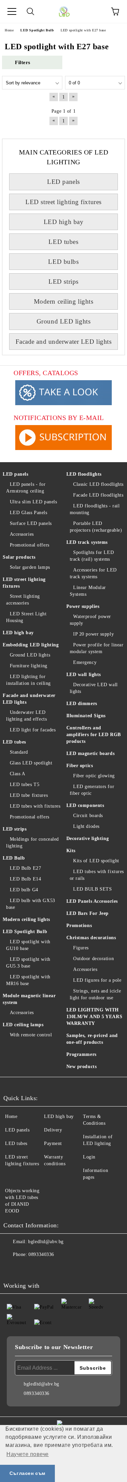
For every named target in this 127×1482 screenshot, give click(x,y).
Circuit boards (88, 815)
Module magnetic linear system (29, 999)
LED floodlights (84, 474)
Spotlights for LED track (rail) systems (92, 556)
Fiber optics (79, 765)
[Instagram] (27, 1268)
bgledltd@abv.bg (45, 1241)
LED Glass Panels (28, 512)
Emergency (85, 662)
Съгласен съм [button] (27, 1473)
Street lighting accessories (23, 600)
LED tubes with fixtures (35, 806)
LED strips (63, 281)
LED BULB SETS (92, 889)
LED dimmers (81, 703)
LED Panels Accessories (92, 901)
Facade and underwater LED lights (64, 341)
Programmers (81, 1054)
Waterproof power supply (90, 620)
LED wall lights (83, 674)
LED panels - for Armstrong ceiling (26, 488)
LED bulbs (63, 261)
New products (81, 1066)
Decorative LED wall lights (94, 688)
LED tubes (63, 241)
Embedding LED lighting (31, 644)
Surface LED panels (31, 523)
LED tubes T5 (24, 784)
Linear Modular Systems (88, 591)
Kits (71, 850)
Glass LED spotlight (31, 762)
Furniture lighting (28, 665)
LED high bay (64, 221)
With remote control (31, 1034)
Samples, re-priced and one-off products (92, 1039)
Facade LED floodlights (98, 495)
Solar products (19, 557)
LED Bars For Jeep (87, 913)
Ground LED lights (64, 321)
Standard (19, 752)
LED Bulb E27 (25, 868)
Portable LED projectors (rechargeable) (96, 527)
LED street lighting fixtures (63, 201)
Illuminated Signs (86, 715)
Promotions (79, 925)
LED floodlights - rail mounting (95, 509)
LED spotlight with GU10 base (28, 945)
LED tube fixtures (29, 795)
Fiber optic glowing (94, 775)
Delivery (53, 1130)
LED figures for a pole (97, 980)
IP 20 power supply (93, 634)
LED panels (63, 181)
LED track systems (87, 542)
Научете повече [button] (27, 1454)
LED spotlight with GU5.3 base (28, 963)
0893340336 (41, 1254)
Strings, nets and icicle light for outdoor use (95, 994)
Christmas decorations (91, 937)
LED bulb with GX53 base (30, 904)
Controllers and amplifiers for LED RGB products (93, 734)
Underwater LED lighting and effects (26, 716)
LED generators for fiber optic (92, 790)
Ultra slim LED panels (33, 501)
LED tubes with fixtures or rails (97, 875)
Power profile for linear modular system (97, 648)
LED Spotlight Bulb (25, 931)
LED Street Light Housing (26, 617)
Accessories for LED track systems (93, 573)
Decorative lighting (87, 838)
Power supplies (83, 606)
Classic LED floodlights (98, 484)
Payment (53, 1143)
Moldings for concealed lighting (32, 842)
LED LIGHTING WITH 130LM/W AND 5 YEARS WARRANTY (94, 1016)
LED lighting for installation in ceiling (28, 680)
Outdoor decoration (93, 958)
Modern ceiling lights (63, 301)
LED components (85, 805)
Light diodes (86, 826)
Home (11, 1116)
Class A (17, 773)
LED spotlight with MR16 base (28, 980)
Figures (81, 947)
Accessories (22, 534)
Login (89, 1156)
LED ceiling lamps (23, 1024)
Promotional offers (29, 545)
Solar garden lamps (30, 567)
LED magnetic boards (90, 753)
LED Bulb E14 (25, 879)
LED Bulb (14, 858)
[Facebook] (12, 1268)
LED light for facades (33, 729)
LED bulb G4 (24, 889)
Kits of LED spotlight (96, 860)
